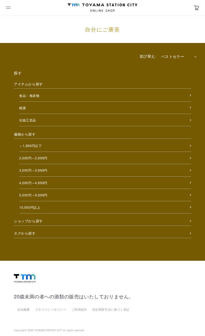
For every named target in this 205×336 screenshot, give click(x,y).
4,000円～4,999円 (33, 182)
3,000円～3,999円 (33, 170)
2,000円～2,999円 (33, 158)
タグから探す (25, 233)
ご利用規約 (79, 309)
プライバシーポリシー (50, 309)
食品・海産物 (29, 95)
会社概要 (23, 309)
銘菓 (22, 107)
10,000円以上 (29, 207)
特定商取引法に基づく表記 (110, 309)
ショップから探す (28, 220)
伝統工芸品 (27, 120)
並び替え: (148, 56)
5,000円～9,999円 (33, 195)
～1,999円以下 (30, 145)
